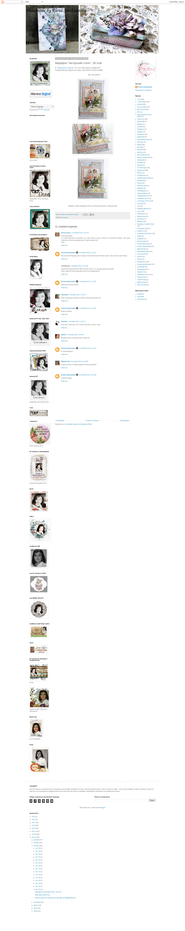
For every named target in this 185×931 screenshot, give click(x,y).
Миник (139, 145)
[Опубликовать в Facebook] (91, 214)
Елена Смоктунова (68, 252)
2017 (34, 822)
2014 (34, 831)
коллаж (139, 127)
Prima (139, 259)
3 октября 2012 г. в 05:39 (87, 375)
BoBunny (140, 221)
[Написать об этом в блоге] (86, 214)
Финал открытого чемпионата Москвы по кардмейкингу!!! (55, 898)
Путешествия (142, 186)
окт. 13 (38, 872)
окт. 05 (38, 883)
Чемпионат (141, 214)
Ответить (64, 245)
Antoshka (64, 295)
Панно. (139, 173)
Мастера (140, 142)
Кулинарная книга (143, 139)
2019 (34, 817)
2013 (34, 834)
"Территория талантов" (65, 68)
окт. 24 (38, 857)
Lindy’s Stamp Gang (144, 246)
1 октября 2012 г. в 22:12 (76, 321)
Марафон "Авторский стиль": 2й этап (48, 892)
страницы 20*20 (143, 198)
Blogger (102, 807)
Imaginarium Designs (144, 233)
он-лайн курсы (142, 168)
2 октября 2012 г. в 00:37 (75, 335)
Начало (140, 165)
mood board (141, 254)
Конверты (140, 129)
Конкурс (140, 132)
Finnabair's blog (142, 228)
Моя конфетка (142, 155)
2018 (34, 819)
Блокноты (140, 119)
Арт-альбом (141, 109)
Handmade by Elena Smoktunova (56, 10)
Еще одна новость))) (42, 895)
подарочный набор (144, 178)
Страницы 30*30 (143, 201)
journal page (141, 241)
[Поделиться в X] (88, 214)
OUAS (139, 257)
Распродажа (141, 191)
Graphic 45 (141, 231)
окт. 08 (38, 877)
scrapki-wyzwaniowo (144, 264)
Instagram (140, 239)
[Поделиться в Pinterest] (93, 214)
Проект (139, 183)
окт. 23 (38, 860)
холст (139, 211)
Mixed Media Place (143, 251)
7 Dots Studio (141, 102)
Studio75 (140, 272)
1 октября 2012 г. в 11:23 (87, 252)
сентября (37, 902)
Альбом (140, 104)
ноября (36, 843)
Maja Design (141, 249)
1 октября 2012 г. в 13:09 (79, 266)
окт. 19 (38, 866)
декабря (37, 840)
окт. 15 (38, 869)
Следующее (60, 420)
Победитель (141, 175)
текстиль (140, 203)
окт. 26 (38, 851)
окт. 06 (38, 880)
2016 (34, 825)
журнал (139, 124)
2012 (34, 837)
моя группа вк (142, 299)
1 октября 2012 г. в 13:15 (87, 281)
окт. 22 (38, 863)
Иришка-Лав (65, 361)
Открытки (65, 217)
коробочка (140, 137)
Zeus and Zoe (142, 285)
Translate (46, 110)
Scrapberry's (141, 262)
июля (36, 908)
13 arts (139, 99)
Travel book (141, 277)
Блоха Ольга (66, 233)
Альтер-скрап (142, 107)
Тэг (138, 206)
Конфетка (140, 134)
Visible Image (141, 280)
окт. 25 (38, 854)
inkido (139, 236)
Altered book (141, 216)
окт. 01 (38, 889)
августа (36, 905)
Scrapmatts (141, 267)
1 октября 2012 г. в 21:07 (77, 295)
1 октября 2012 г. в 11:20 (80, 233)
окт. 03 (38, 886)
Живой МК (140, 121)
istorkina (64, 321)
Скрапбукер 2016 (143, 196)
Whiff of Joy (141, 282)
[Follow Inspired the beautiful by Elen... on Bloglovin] (41, 97)
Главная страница (92, 420)
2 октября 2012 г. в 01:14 (87, 348)
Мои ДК (139, 147)
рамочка (140, 188)
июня (36, 911)
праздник (140, 180)
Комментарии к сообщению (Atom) (79, 424)
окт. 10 (38, 875)
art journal (140, 219)
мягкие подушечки (143, 157)
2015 (34, 828)
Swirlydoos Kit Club (144, 274)
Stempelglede (142, 269)
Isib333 (63, 335)
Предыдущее (124, 420)
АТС (138, 112)
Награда (140, 162)
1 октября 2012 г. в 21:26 (87, 308)
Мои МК (140, 150)
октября (37, 846)
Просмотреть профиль (143, 90)
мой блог (140, 152)
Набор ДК (140, 160)
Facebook (140, 296)
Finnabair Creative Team (145, 224)
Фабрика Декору (143, 209)
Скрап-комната (142, 193)
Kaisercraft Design (143, 244)
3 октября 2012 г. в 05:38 (79, 361)
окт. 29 (38, 848)
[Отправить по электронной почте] (83, 214)
